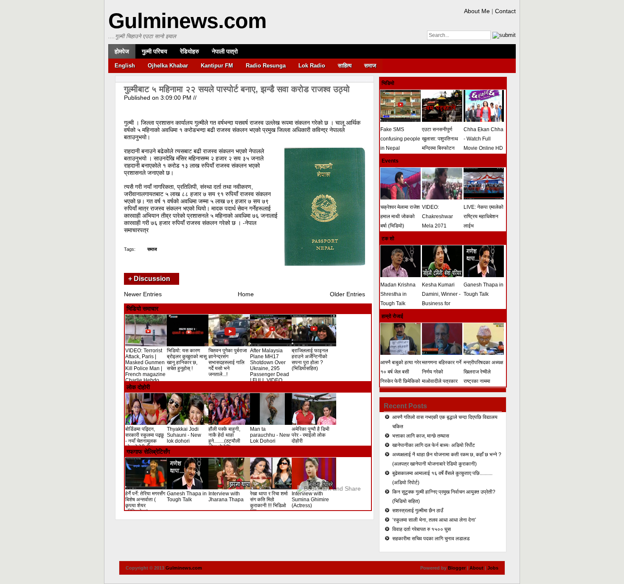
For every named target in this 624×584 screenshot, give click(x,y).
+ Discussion (149, 278)
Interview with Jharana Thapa (226, 497)
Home (246, 294)
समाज (370, 65)
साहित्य (344, 65)
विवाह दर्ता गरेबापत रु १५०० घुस (421, 529)
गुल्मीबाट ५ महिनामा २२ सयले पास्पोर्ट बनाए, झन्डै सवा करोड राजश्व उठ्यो (237, 89)
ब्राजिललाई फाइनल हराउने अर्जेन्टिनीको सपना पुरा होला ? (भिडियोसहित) (310, 359)
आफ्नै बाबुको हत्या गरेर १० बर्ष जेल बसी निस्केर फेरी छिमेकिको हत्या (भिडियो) (400, 376)
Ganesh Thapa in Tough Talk (187, 497)
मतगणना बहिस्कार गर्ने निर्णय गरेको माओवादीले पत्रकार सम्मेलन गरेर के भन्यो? (442, 376)
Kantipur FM (217, 65)
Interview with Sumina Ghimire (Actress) (310, 499)
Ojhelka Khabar (168, 65)
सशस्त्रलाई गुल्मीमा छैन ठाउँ (417, 511)
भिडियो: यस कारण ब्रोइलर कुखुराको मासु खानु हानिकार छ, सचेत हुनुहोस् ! (187, 359)
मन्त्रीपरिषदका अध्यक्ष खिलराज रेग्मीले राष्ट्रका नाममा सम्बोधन (483, 376)
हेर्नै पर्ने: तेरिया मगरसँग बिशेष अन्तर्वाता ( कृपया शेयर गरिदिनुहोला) (145, 502)
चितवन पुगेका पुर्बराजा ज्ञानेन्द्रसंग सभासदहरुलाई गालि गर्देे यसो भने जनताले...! (227, 362)
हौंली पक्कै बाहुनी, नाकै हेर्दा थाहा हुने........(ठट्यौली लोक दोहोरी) (224, 438)
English (125, 65)
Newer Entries (143, 294)
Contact (505, 11)
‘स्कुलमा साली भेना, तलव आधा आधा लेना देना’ (434, 520)
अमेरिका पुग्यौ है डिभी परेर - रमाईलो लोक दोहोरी (310, 435)
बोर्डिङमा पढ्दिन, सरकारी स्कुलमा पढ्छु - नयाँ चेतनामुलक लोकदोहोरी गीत (144, 438)
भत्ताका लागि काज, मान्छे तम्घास (420, 436)
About (476, 567)
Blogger (457, 567)
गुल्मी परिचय (154, 51)
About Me (477, 11)
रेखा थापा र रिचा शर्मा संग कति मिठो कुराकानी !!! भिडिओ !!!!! (269, 502)
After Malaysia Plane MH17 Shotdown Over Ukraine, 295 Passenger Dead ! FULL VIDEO (269, 365)
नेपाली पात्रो (225, 51)
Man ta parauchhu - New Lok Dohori (270, 435)
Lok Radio (311, 65)
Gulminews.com (187, 21)
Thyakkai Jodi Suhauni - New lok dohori (184, 435)
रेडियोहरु (189, 51)
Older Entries (347, 294)
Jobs (492, 567)
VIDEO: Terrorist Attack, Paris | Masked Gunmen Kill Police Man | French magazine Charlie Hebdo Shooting (145, 368)
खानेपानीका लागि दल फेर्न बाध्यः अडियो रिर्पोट (433, 445)
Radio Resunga (266, 65)
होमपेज (122, 51)
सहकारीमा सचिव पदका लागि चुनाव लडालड (430, 539)
